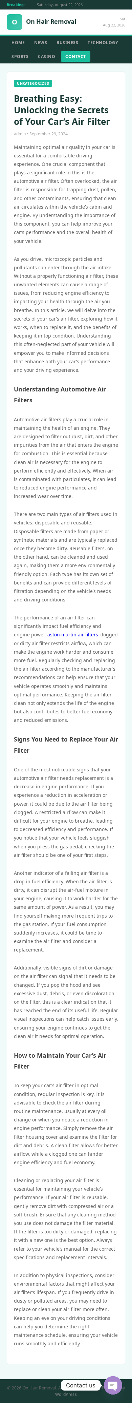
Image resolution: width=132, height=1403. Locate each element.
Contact (75, 56)
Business (67, 42)
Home (18, 42)
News (40, 42)
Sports (20, 56)
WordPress (66, 1394)
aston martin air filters (72, 634)
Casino (46, 56)
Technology (103, 42)
